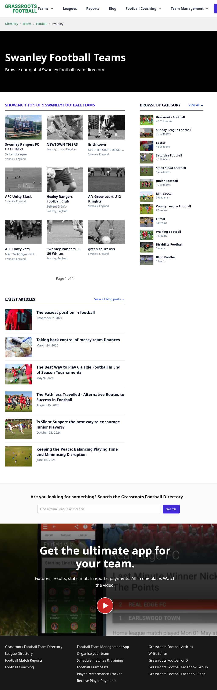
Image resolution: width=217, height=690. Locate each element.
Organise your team (93, 653)
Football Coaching (19, 667)
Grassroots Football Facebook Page (177, 674)
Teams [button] (43, 8)
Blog (112, 8)
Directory (11, 24)
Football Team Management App (103, 646)
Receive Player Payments (97, 680)
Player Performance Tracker (99, 674)
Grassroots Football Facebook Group (178, 667)
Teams (27, 24)
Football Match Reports (24, 660)
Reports (92, 8)
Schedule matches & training (100, 660)
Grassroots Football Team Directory (33, 646)
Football (41, 24)
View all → (196, 105)
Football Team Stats (92, 667)
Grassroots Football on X (168, 660)
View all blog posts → (109, 299)
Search (171, 509)
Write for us (158, 653)
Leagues (70, 8)
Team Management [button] (187, 8)
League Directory (19, 653)
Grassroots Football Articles (171, 646)
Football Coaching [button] (141, 8)
